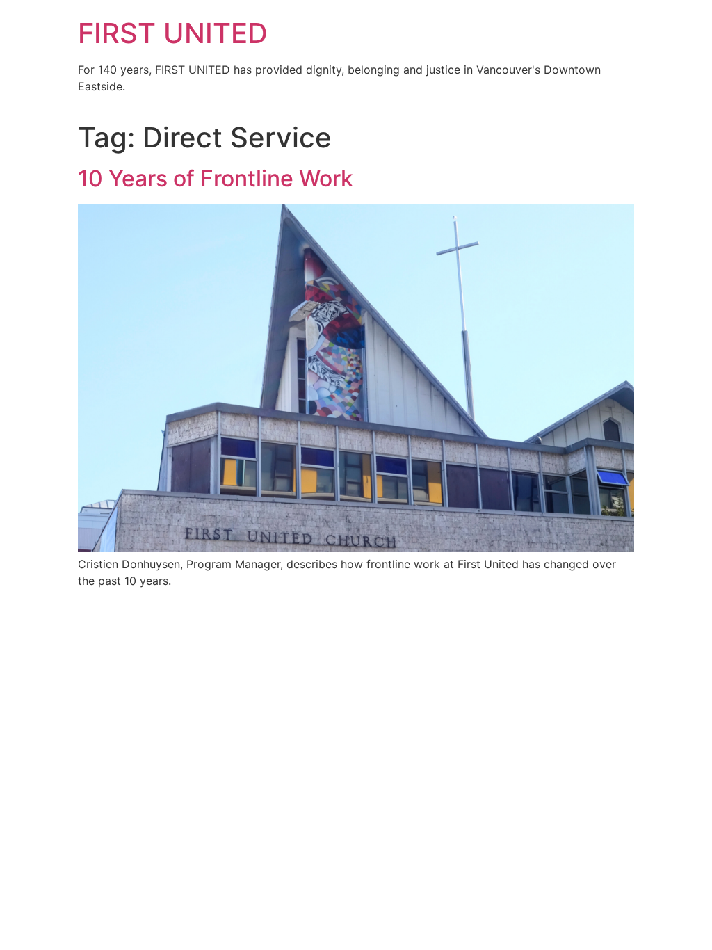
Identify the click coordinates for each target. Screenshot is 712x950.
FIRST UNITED (173, 33)
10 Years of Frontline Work (215, 178)
